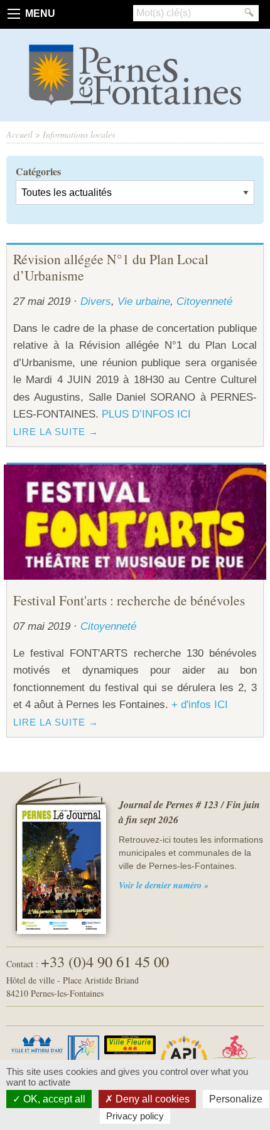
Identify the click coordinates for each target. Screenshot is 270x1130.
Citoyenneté (204, 301)
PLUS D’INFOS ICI (146, 414)
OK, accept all (53, 1099)
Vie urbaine (143, 301)
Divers (95, 301)
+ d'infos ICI (199, 704)
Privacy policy (135, 1116)
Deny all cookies (151, 1099)
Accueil (19, 134)
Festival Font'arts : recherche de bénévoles (129, 600)
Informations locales (79, 134)
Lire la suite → (56, 431)
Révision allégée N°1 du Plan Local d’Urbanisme (110, 267)
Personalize (235, 1099)
